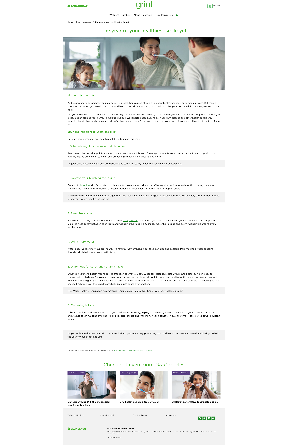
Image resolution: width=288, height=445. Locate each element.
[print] (92, 95)
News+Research (143, 15)
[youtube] (213, 418)
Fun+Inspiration (164, 15)
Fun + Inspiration (83, 22)
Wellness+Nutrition (119, 15)
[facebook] (69, 95)
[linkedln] (209, 418)
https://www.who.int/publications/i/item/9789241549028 (133, 350)
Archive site (170, 415)
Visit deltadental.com (114, 437)
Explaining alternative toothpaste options (195, 401)
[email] (87, 95)
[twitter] (75, 95)
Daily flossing (130, 220)
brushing (85, 185)
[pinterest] (81, 95)
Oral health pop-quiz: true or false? (139, 401)
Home (70, 22)
